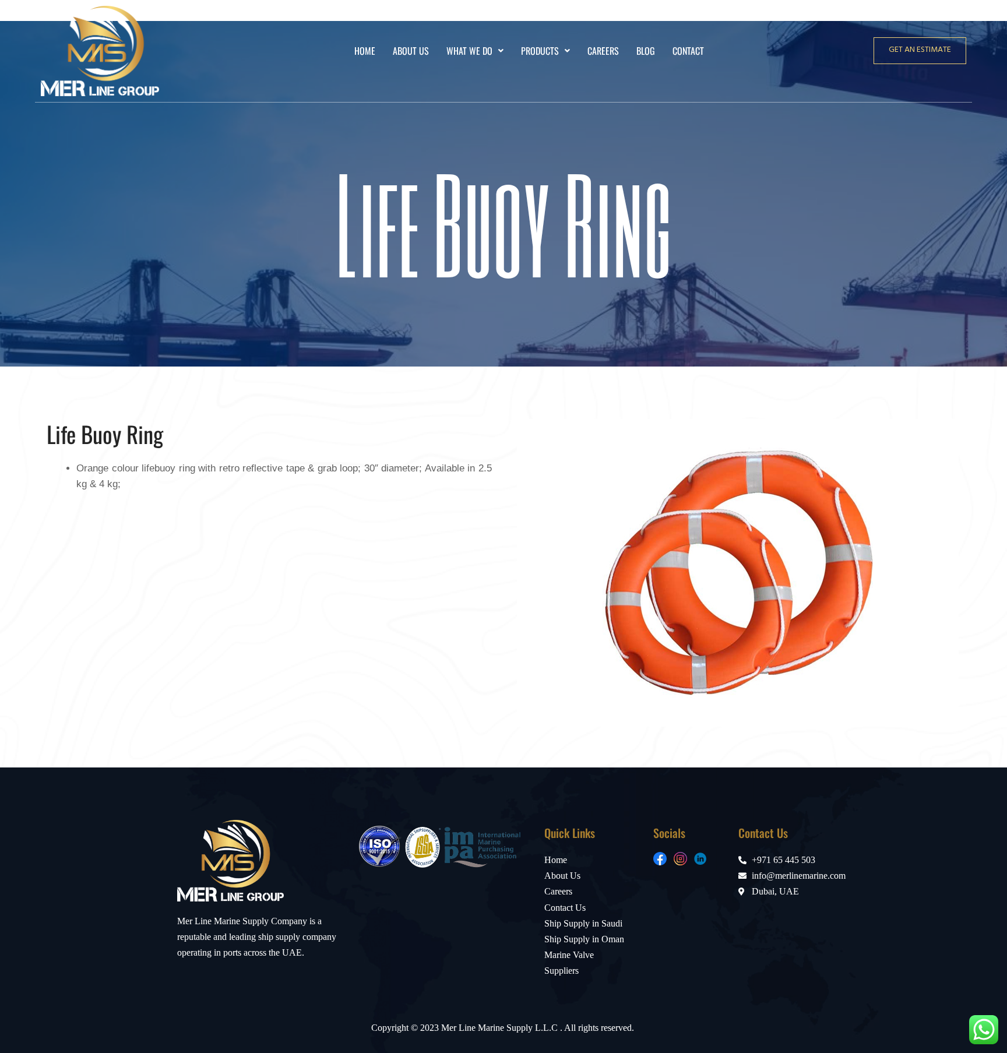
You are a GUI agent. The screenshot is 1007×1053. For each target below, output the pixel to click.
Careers (603, 51)
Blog (645, 51)
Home (364, 51)
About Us (411, 51)
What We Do (469, 51)
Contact (688, 51)
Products (540, 51)
